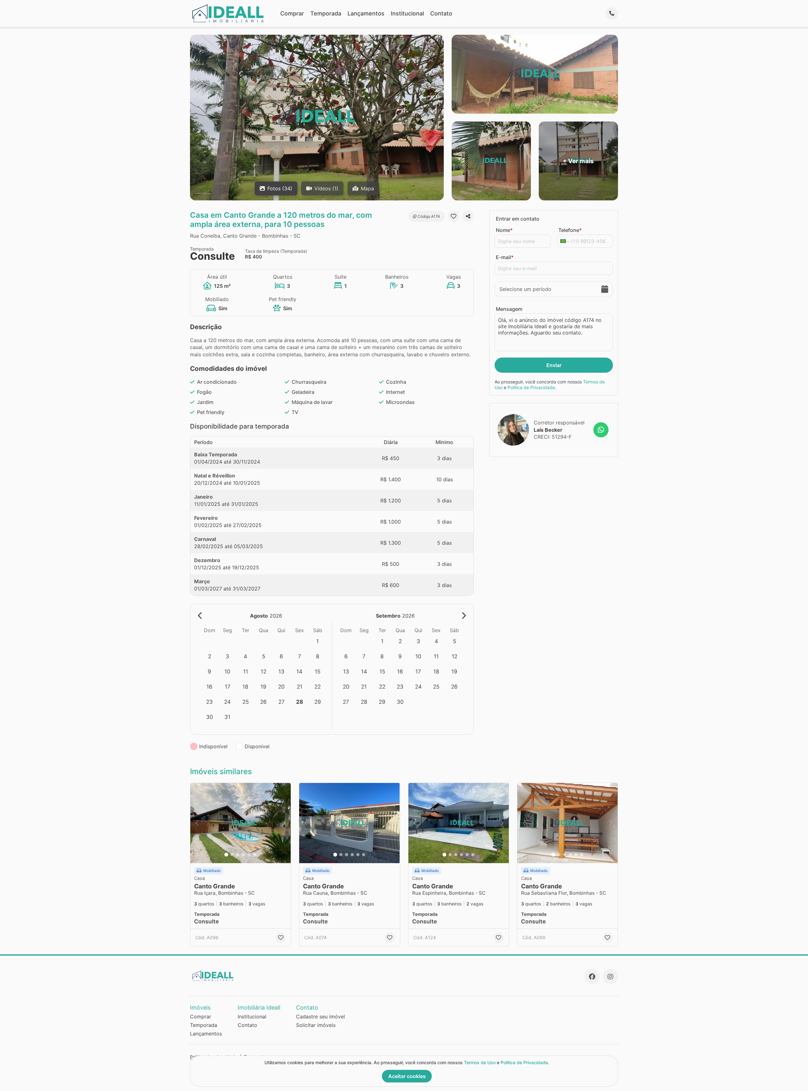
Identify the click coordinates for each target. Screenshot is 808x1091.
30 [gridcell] (209, 717)
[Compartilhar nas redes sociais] (468, 216)
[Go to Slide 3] (237, 854)
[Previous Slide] (197, 823)
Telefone (570, 230)
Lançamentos (366, 13)
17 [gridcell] (227, 686)
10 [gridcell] (227, 671)
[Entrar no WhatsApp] (601, 429)
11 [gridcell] (245, 671)
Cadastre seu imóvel (320, 1016)
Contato (441, 13)
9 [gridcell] (209, 671)
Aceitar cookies (407, 1076)
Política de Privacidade (531, 387)
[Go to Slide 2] (232, 854)
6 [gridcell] (281, 656)
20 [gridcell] (281, 686)
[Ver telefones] (611, 13)
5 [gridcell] (263, 656)
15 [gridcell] (317, 671)
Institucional (407, 13)
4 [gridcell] (245, 656)
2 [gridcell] (209, 656)
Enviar (553, 365)
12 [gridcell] (263, 671)
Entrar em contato (517, 219)
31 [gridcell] (227, 717)
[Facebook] (592, 976)
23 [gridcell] (209, 701)
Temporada (325, 13)
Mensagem (509, 309)
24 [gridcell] (227, 701)
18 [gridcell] (245, 686)
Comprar (292, 13)
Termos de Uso (480, 1062)
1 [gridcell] (317, 641)
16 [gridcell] (209, 686)
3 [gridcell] (227, 656)
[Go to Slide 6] (254, 854)
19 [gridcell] (263, 686)
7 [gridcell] (299, 656)
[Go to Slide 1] (226, 855)
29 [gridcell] (317, 701)
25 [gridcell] (245, 701)
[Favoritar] (453, 216)
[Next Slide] (284, 823)
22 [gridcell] (317, 686)
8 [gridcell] (317, 656)
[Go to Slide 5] (249, 854)
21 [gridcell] (299, 686)
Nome (504, 230)
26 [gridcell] (263, 701)
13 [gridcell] (281, 671)
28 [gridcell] (299, 701)
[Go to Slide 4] (243, 854)
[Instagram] (610, 976)
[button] (240, 823)
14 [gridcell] (299, 671)
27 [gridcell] (281, 701)
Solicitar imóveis (316, 1025)
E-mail (505, 257)
